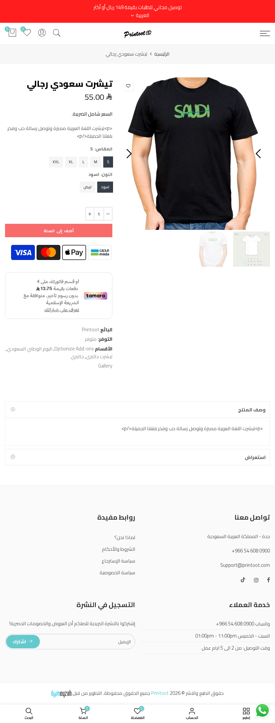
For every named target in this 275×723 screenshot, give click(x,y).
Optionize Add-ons (74, 348)
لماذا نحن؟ (124, 537)
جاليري (77, 356)
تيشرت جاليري (99, 356)
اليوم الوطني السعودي (29, 348)
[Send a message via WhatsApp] (262, 710)
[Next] (128, 153)
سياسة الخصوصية (117, 572)
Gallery (105, 366)
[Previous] (259, 153)
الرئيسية (161, 54)
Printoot (90, 329)
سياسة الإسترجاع (118, 560)
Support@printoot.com (245, 565)
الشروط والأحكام (118, 548)
